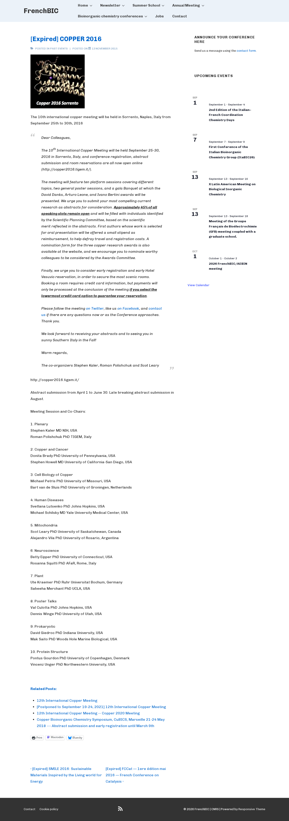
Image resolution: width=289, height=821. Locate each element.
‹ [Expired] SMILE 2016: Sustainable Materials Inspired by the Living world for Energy (66, 775)
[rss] (121, 810)
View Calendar (199, 285)
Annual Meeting (186, 5)
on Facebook (128, 308)
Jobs (159, 16)
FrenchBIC (41, 11)
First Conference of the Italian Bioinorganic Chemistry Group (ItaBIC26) (232, 152)
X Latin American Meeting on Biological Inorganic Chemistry (232, 189)
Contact (179, 16)
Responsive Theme (251, 809)
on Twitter (95, 308)
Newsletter (110, 5)
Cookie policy (49, 809)
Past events (59, 48)
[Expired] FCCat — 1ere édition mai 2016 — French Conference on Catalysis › (136, 775)
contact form (246, 50)
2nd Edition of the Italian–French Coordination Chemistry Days (230, 115)
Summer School (146, 5)
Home (83, 5)
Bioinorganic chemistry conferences (110, 16)
